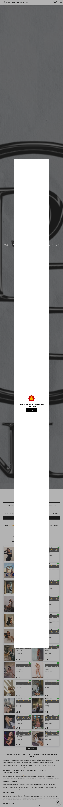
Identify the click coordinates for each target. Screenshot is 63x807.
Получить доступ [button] (31, 410)
